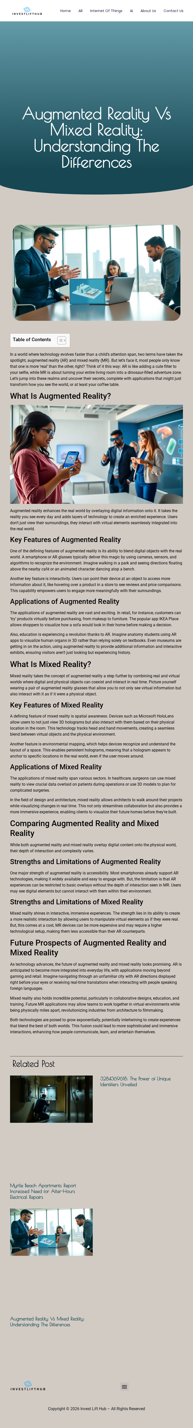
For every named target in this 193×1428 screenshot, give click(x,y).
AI (131, 10)
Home (65, 10)
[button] (124, 1386)
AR (80, 10)
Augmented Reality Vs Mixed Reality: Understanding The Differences (47, 1321)
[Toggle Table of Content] (59, 340)
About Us (148, 10)
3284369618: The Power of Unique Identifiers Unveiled (135, 1081)
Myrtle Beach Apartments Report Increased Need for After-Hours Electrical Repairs (43, 1191)
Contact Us (173, 10)
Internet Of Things (106, 10)
